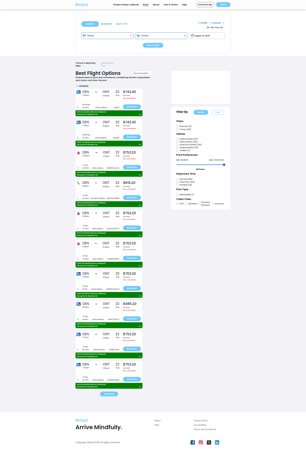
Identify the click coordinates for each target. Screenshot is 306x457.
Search (200, 112)
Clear (217, 112)
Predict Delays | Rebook (126, 4)
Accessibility (200, 424)
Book (145, 4)
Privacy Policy (201, 420)
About (156, 4)
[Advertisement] (200, 87)
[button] (81, 4)
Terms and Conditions (205, 429)
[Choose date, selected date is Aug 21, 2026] (192, 35)
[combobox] (107, 35)
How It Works (171, 4)
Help (184, 4)
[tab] (90, 24)
